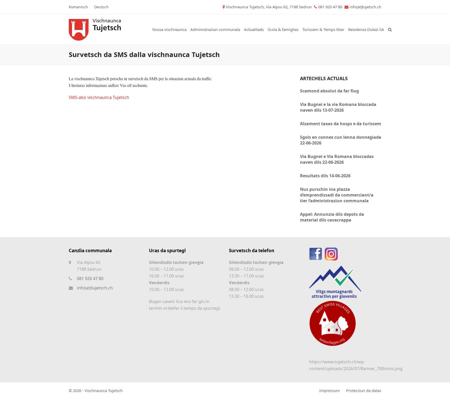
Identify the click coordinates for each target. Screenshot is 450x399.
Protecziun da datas (363, 390)
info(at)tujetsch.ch (365, 6)
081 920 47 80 (90, 278)
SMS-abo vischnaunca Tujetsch (99, 97)
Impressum (329, 390)
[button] (389, 29)
